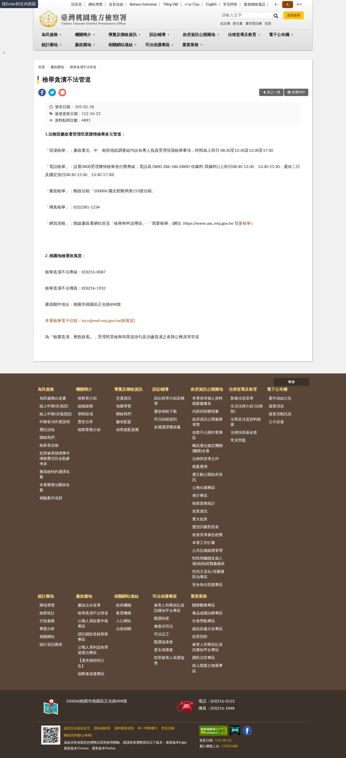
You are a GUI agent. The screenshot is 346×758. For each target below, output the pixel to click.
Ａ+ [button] (299, 4)
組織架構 (85, 406)
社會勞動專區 (203, 621)
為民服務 (50, 35)
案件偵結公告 (280, 398)
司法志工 (161, 634)
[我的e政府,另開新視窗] (235, 732)
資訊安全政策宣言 (77, 728)
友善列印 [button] (298, 92)
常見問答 (230, 4)
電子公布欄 (279, 35)
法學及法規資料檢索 (245, 422)
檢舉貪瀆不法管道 (83, 67)
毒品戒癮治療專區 (207, 613)
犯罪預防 (199, 637)
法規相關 (123, 629)
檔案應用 (199, 467)
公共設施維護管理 (207, 551)
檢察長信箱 (49, 445)
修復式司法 (163, 626)
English (211, 4)
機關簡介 (83, 35)
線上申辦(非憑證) (54, 406)
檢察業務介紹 (89, 430)
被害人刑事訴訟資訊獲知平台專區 (169, 608)
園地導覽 (47, 605)
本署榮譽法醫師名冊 (55, 487)
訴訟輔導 (157, 35)
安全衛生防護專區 (207, 585)
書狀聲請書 (253, 23)
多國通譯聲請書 (167, 427)
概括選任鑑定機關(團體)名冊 (207, 448)
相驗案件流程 (51, 498)
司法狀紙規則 (165, 419)
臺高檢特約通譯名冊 (55, 474)
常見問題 (238, 440)
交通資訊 (123, 398)
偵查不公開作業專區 (207, 435)
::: (4, 52)
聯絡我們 (47, 438)
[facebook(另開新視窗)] (247, 732)
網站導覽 (95, 4)
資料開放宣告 (124, 728)
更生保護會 (163, 650)
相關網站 (47, 637)
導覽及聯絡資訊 (122, 35)
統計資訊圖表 (51, 645)
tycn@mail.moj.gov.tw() (90, 321)
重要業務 (190, 45)
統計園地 (50, 45)
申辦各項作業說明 (55, 422)
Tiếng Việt (170, 4)
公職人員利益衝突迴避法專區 (93, 650)
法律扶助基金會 (243, 432)
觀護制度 (161, 618)
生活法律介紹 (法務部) (246, 408)
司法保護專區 (157, 45)
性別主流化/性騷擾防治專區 (208, 574)
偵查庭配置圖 (127, 430)
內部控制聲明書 (205, 411)
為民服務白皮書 (53, 398)
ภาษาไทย (192, 4)
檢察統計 (47, 613)
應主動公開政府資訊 (207, 477)
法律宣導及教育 (242, 35)
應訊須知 (47, 430)
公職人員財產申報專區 (93, 623)
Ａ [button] (287, 4)
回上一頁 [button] (273, 92)
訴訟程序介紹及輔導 (169, 401)
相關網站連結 (120, 45)
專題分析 (47, 629)
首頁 (41, 67)
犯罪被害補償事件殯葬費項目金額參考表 (55, 458)
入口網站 (123, 621)
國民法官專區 (203, 658)
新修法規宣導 (241, 398)
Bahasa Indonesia (143, 4)
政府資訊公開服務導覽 (207, 422)
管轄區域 (85, 414)
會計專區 (199, 496)
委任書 (238, 23)
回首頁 (76, 4)
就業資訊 (199, 511)
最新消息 (276, 406)
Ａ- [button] (276, 4)
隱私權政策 (102, 728)
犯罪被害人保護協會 (169, 660)
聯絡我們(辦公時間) (78, 735)
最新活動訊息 (280, 414)
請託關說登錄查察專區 (93, 636)
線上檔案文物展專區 (207, 668)
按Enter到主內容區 (19, 4)
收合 (291, 382)
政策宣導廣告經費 (207, 535)
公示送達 (276, 422)
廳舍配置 (123, 422)
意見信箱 (168, 728)
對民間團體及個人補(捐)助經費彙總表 (208, 561)
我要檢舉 (243, 223)
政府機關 (123, 605)
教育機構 (123, 613)
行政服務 (47, 621)
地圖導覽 (123, 406)
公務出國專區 (203, 488)
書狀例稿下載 (165, 411)
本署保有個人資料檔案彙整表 (207, 401)
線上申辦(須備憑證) (56, 414)
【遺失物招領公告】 (91, 663)
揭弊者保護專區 (91, 674)
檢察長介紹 (87, 398)
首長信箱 (116, 4)
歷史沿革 (85, 422)
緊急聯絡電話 (254, 4)
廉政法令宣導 (89, 605)
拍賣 (268, 23)
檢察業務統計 (203, 503)
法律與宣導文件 (205, 459)
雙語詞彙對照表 (205, 527)
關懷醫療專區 (203, 605)
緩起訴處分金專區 (207, 629)
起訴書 (225, 23)
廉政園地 (83, 45)
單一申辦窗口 (148, 728)
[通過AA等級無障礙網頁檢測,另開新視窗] (213, 732)
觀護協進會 (163, 642)
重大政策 (199, 519)
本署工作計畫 (203, 543)
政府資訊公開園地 (199, 35)
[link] (42, 93)
